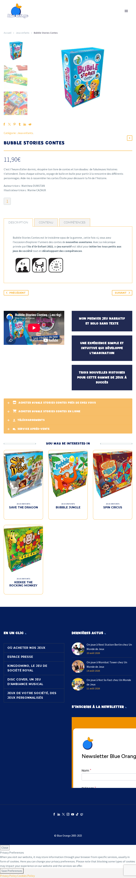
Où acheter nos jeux (26, 647)
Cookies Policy (26, 875)
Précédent (17, 292)
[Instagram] (68, 814)
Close (4, 847)
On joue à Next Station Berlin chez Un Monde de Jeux (109, 647)
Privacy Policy (8, 875)
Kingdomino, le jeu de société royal (27, 668)
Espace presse (20, 656)
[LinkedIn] (58, 814)
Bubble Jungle (68, 507)
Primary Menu (126, 11)
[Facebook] (54, 814)
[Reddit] (30, 124)
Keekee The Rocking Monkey (23, 584)
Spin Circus (112, 507)
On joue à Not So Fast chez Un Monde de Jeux (109, 682)
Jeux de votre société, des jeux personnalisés (31, 695)
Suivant (121, 292)
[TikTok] (77, 814)
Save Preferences (11, 871)
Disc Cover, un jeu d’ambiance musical (25, 682)
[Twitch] (81, 814)
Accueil (7, 32)
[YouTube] (72, 814)
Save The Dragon (23, 507)
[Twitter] (63, 814)
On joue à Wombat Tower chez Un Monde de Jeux (107, 664)
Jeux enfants (22, 32)
